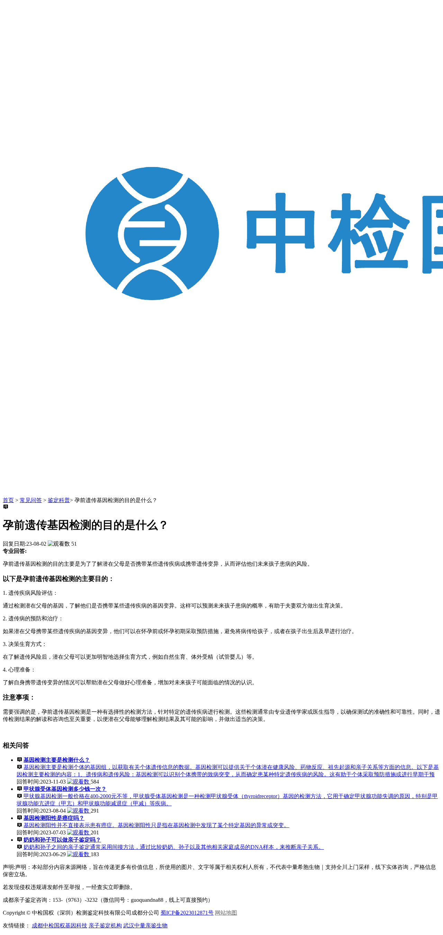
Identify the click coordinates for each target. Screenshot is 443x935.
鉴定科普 (59, 500)
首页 (8, 500)
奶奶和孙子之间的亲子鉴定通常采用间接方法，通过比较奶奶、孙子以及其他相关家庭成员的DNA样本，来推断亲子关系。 (174, 847)
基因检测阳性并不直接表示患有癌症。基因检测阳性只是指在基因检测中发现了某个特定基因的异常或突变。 (156, 825)
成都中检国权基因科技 (59, 925)
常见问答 (31, 500)
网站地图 (226, 913)
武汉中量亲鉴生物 (145, 925)
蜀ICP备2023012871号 (187, 913)
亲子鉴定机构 (105, 925)
